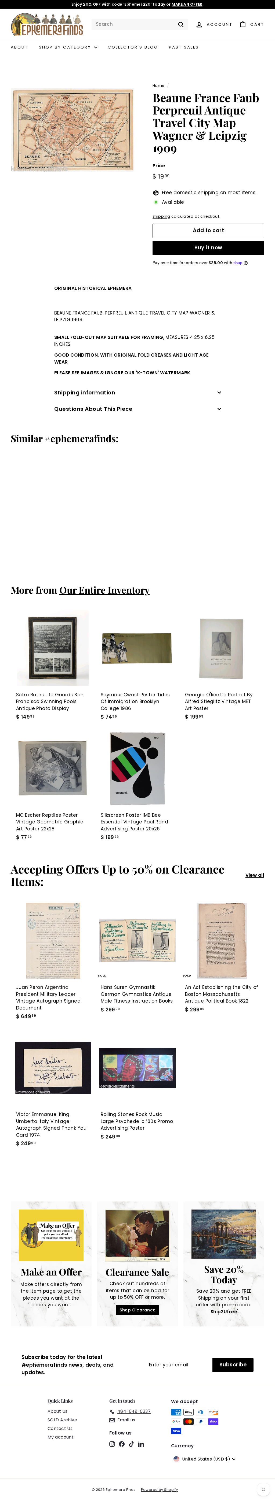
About (19, 47)
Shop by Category (66, 47)
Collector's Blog (133, 47)
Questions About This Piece (93, 409)
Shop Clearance (138, 1310)
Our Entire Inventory (104, 589)
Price (159, 165)
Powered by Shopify (159, 1489)
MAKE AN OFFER (187, 4)
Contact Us (60, 1428)
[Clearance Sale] (137, 1236)
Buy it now (208, 247)
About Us (57, 1411)
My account (61, 1437)
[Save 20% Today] (223, 1234)
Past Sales (184, 47)
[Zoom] (72, 129)
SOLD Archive (62, 1420)
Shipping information (84, 392)
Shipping (161, 216)
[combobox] (140, 24)
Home (159, 85)
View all (254, 875)
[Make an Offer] (51, 1235)
